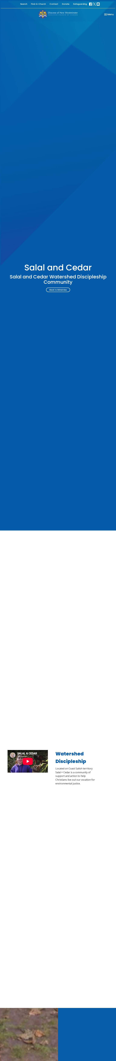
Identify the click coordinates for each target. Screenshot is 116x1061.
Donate (65, 4)
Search (23, 4)
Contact (54, 4)
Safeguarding (80, 4)
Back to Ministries (58, 289)
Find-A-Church (38, 4)
